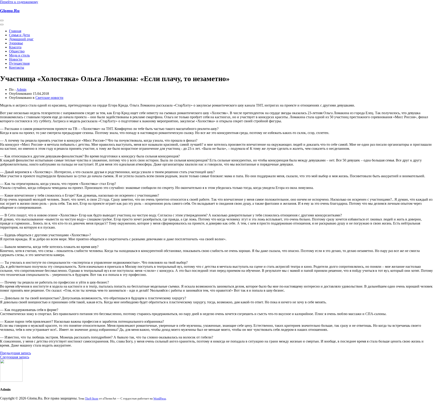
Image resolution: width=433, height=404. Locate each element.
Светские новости (49, 98)
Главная (15, 31)
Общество (17, 51)
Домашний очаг (21, 39)
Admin (21, 89)
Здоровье (16, 43)
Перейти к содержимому (19, 2)
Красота (15, 47)
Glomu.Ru (10, 10)
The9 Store (91, 398)
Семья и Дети (19, 35)
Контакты (16, 67)
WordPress (159, 398)
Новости (15, 59)
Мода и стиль (19, 55)
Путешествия (19, 63)
